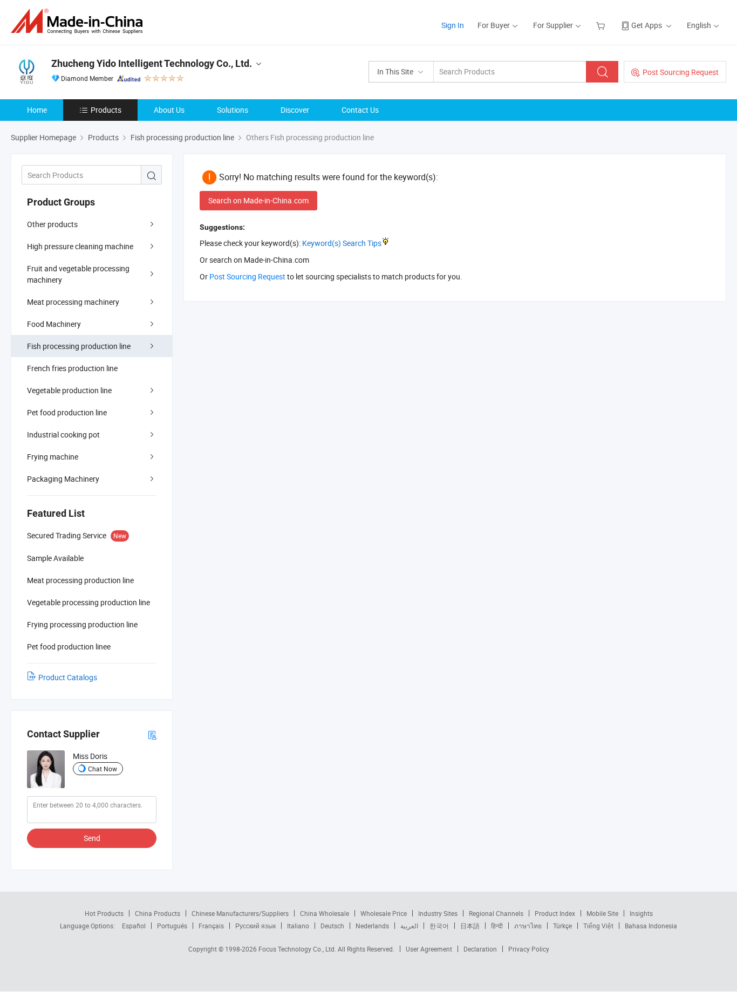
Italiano (298, 925)
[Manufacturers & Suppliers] (80, 21)
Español (134, 925)
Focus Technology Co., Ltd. (298, 949)
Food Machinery (54, 324)
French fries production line (72, 368)
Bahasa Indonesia (651, 925)
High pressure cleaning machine (80, 246)
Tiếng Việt (598, 925)
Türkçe (562, 925)
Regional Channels (496, 913)
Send (92, 838)
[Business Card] (152, 734)
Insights (641, 913)
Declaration (480, 949)
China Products (157, 913)
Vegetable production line (69, 390)
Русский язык (255, 925)
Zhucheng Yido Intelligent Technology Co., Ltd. (151, 63)
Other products (52, 224)
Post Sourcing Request (681, 72)
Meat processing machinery (73, 302)
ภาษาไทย (528, 925)
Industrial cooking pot (63, 434)
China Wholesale (324, 913)
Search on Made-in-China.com (258, 200)
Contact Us (360, 110)
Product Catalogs (67, 677)
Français (211, 925)
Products (106, 110)
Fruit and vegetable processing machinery (78, 274)
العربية (409, 925)
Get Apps (647, 25)
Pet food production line (67, 412)
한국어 (439, 925)
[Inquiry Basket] (602, 25)
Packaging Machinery (63, 479)
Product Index (555, 913)
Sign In (452, 25)
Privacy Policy (528, 949)
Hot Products (104, 913)
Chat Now (102, 768)
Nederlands (372, 925)
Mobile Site (602, 913)
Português (172, 925)
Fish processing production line (79, 346)
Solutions (232, 110)
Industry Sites (438, 913)
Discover (295, 110)
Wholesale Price (383, 913)
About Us (169, 110)
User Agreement (429, 949)
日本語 (470, 925)
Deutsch (332, 925)
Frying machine (52, 456)
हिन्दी (497, 925)
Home (37, 110)
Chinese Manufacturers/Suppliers (240, 913)
